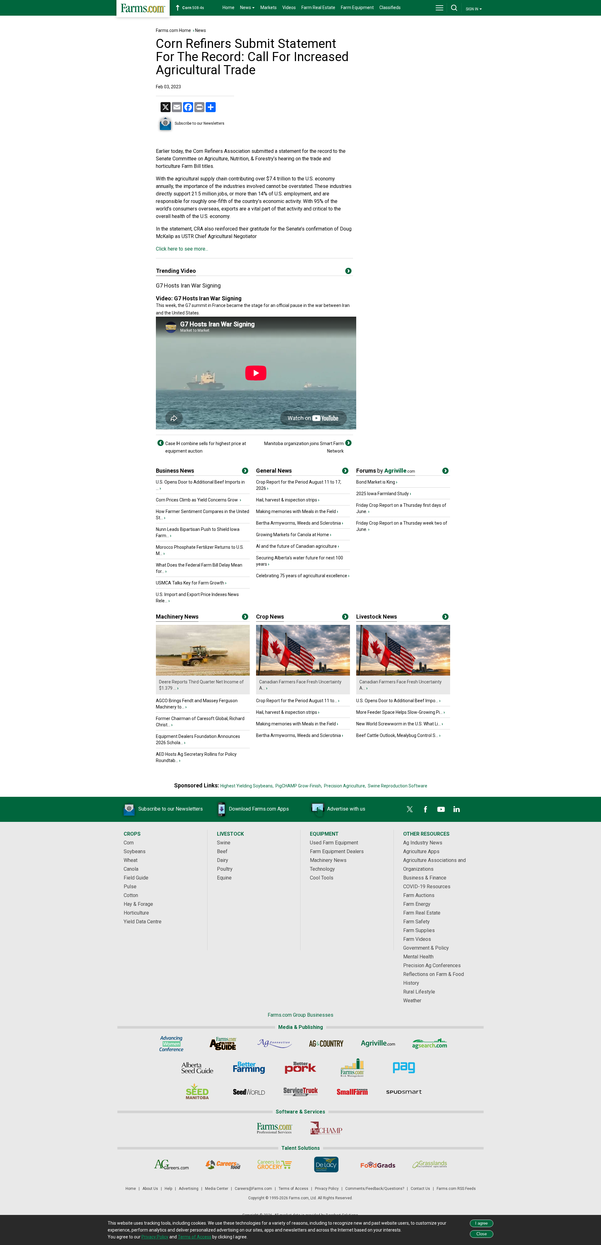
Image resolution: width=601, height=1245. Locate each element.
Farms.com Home (173, 30)
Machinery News (177, 616)
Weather (412, 1001)
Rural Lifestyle (419, 992)
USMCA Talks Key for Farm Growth (190, 582)
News (200, 30)
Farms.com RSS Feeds (456, 1188)
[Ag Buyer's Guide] (223, 1043)
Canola (131, 869)
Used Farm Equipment (334, 843)
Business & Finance (424, 878)
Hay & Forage (138, 904)
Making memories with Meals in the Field (296, 511)
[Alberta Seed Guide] (197, 1067)
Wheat (130, 860)
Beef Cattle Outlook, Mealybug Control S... (397, 735)
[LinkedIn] (456, 809)
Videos (289, 7)
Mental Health (418, 957)
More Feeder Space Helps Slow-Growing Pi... (399, 712)
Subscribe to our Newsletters (199, 123)
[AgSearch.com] (429, 1043)
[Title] (245, 472)
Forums (385, 470)
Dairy (222, 860)
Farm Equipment (357, 7)
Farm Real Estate (318, 7)
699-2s (194, 8)
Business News (175, 470)
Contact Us (420, 1188)
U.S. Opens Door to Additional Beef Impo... (397, 700)
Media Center (216, 1188)
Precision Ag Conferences (432, 965)
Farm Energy (416, 904)
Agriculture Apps (421, 851)
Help (168, 1188)
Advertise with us (346, 809)
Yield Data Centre (143, 922)
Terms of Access (293, 1188)
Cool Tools (321, 878)
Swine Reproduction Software (397, 785)
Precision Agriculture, (345, 785)
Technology (322, 869)
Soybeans (135, 851)
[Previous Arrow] (160, 443)
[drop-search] (454, 8)
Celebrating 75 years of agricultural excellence (301, 575)
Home (228, 7)
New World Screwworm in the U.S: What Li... (398, 723)
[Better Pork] (300, 1067)
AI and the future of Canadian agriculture (296, 546)
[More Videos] (348, 272)
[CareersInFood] (223, 1164)
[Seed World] (249, 1091)
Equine (224, 878)
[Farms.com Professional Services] (274, 1128)
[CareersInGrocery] (274, 1164)
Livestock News (376, 616)
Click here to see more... (182, 249)
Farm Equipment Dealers (337, 851)
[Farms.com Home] (143, 8)
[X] (409, 809)
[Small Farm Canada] (352, 1091)
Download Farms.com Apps (259, 809)
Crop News (270, 616)
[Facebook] (425, 809)
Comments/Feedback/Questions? (374, 1188)
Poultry (225, 869)
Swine (223, 843)
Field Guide (136, 878)
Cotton (131, 895)
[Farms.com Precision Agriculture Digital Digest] (404, 1067)
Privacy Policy (327, 1188)
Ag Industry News (422, 843)
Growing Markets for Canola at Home (292, 534)
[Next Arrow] (348, 443)
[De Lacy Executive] (326, 1164)
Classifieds (390, 7)
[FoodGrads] (378, 1164)
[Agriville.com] (378, 1043)
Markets (268, 7)
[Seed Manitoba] (197, 1091)
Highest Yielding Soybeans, (247, 785)
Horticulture (136, 913)
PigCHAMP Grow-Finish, (298, 785)
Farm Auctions (418, 895)
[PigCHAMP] (326, 1128)
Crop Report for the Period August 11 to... (296, 700)
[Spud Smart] (404, 1091)
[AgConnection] (274, 1043)
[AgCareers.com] (171, 1164)
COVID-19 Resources (426, 887)
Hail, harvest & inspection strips (286, 499)
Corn (129, 843)
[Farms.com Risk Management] (352, 1067)
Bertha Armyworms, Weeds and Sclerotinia (298, 523)
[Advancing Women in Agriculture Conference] (171, 1043)
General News (274, 470)
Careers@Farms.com (253, 1188)
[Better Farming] (249, 1067)
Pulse (130, 887)
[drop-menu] (439, 8)
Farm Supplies (419, 930)
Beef (222, 851)
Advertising (188, 1188)
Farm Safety (416, 922)
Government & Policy (426, 948)
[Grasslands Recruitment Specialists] (429, 1164)
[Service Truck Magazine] (300, 1091)
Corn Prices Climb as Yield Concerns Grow (197, 499)
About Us (150, 1188)
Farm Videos (417, 939)
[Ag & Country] (326, 1043)
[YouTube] (441, 809)
